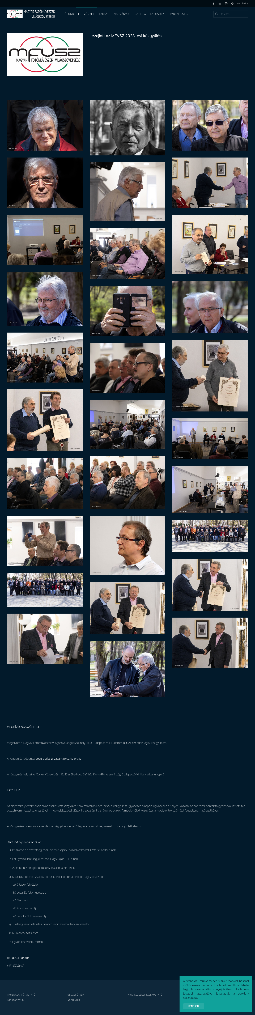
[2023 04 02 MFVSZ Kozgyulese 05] (210, 489)
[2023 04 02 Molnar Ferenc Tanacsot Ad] (127, 668)
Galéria (140, 14)
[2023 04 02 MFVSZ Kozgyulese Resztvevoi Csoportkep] (45, 589)
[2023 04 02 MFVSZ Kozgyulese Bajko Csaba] (45, 125)
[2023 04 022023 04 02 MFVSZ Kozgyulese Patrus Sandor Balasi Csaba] (210, 642)
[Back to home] (31, 14)
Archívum (73, 1000)
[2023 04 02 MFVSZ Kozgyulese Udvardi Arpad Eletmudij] (210, 375)
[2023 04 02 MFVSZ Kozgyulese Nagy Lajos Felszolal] (45, 357)
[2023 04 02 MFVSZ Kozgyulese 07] (127, 545)
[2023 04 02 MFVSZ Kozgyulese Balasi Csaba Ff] (127, 127)
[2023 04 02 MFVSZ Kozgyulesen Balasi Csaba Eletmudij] (127, 607)
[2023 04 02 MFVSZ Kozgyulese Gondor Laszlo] (127, 253)
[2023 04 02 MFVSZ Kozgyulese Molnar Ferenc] (210, 306)
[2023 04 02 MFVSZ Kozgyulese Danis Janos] (127, 191)
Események (86, 14)
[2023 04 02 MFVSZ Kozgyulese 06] (45, 540)
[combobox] (230, 14)
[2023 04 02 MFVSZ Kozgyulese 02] (210, 438)
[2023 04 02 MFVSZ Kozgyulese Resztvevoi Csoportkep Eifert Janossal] (210, 535)
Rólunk (68, 14)
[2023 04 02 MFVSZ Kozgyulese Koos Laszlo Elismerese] (210, 244)
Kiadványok (122, 14)
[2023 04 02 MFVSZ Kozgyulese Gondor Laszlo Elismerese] (210, 182)
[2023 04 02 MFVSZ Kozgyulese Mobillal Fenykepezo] (127, 310)
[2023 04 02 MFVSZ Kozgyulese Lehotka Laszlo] (45, 298)
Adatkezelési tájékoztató (145, 994)
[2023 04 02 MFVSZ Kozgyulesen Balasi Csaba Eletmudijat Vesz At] (210, 584)
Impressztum (15, 1000)
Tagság (104, 14)
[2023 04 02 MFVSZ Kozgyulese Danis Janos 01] (45, 182)
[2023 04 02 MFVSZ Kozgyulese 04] (127, 482)
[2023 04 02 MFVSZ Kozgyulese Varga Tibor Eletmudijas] (45, 420)
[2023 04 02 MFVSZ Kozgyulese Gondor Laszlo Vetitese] (45, 239)
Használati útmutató (21, 994)
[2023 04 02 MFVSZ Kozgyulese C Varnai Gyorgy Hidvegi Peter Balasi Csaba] (210, 125)
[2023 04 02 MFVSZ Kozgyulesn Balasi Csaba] (45, 638)
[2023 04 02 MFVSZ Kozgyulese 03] (45, 483)
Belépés (242, 3)
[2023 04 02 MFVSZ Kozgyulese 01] (127, 424)
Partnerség (179, 14)
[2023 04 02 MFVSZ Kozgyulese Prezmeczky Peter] (127, 368)
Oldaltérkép (75, 994)
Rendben (193, 1006)
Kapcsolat (158, 14)
